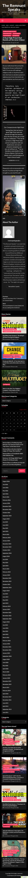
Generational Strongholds (8, 771)
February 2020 (7, 675)
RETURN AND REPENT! (17, 355)
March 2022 (6, 637)
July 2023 (5, 593)
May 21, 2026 (15, 366)
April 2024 (5, 565)
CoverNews (10, 875)
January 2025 (6, 540)
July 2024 (5, 559)
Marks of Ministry (15, 850)
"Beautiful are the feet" (8, 739)
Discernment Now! (7, 33)
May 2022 (5, 631)
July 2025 (5, 522)
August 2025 (6, 519)
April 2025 (5, 531)
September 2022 (7, 618)
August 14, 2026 (15, 781)
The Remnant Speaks (14, 7)
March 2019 (6, 687)
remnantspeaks (7, 42)
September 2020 (7, 656)
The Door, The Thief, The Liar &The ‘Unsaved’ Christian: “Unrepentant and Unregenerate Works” (13, 749)
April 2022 (5, 634)
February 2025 (7, 537)
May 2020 (5, 665)
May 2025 (5, 528)
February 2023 (7, 606)
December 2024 (7, 544)
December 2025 (7, 506)
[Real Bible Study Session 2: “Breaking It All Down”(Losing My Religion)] (14, 325)
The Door (17, 741)
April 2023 (5, 603)
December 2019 (7, 681)
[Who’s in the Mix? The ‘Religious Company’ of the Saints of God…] (14, 378)
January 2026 (6, 503)
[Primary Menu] (3, 20)
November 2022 (7, 615)
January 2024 (6, 575)
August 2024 (6, 556)
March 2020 (6, 672)
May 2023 (5, 600)
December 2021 (7, 647)
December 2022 (7, 612)
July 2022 (5, 625)
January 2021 (6, 653)
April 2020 (5, 668)
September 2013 (7, 709)
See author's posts (14, 286)
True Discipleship (16, 33)
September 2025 (7, 515)
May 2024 (5, 562)
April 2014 (5, 706)
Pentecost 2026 (6, 355)
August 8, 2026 (15, 835)
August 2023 (6, 590)
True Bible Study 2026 (7, 331)
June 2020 (5, 662)
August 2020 (6, 659)
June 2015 (5, 703)
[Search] (25, 20)
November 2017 (7, 697)
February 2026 (7, 500)
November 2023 (7, 581)
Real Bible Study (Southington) (9, 329)
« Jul (3, 433)
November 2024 (7, 547)
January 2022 (6, 643)
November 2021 (7, 650)
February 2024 (7, 572)
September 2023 (7, 587)
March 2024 (6, 568)
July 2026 (5, 484)
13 (24, 420)
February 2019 (7, 690)
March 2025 (6, 534)
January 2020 (6, 678)
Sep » (6, 433)
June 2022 (5, 628)
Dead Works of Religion (8, 741)
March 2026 (6, 497)
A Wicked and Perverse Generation (10, 765)
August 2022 (6, 622)
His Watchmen (6, 826)
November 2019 (7, 684)
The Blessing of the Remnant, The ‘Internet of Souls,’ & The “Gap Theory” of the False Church (13, 444)
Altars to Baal (6, 767)
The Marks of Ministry (7, 854)
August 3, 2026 (15, 865)
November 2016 (7, 700)
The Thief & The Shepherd (8, 743)
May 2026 (5, 490)
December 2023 (7, 578)
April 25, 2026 (15, 392)
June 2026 (5, 487)
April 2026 (5, 494)
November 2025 (7, 509)
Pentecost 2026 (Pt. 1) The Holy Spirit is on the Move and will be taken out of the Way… (14, 362)
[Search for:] (11, 471)
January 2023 (6, 609)
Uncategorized (16, 35)
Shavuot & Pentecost (7, 357)
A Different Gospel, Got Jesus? (9, 31)
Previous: (13, 298)
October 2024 (6, 550)
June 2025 (5, 525)
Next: (13, 305)
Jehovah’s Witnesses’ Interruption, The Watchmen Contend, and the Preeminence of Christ (14, 832)
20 (24, 423)
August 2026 (6, 481)
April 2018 (5, 693)
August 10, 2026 (15, 339)
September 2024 (7, 553)
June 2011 (5, 712)
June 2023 (5, 597)
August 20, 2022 (15, 42)
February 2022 (7, 640)
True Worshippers (7, 35)
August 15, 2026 (15, 752)
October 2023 (6, 584)
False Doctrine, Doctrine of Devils (10, 824)
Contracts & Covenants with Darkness (11, 769)
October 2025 (6, 512)
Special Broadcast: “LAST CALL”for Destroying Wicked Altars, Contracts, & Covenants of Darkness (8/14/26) (13, 777)
